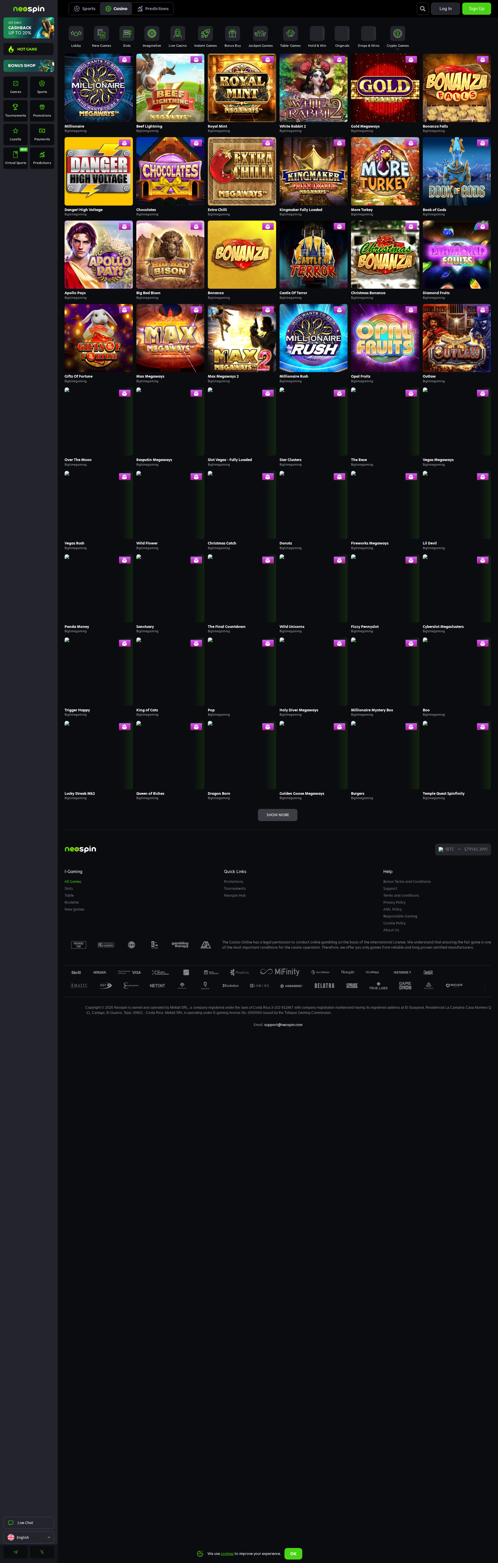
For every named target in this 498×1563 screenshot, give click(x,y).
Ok (293, 1554)
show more (278, 814)
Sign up (476, 9)
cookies (227, 1553)
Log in (445, 9)
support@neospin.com (283, 1024)
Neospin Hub (235, 895)
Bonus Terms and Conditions (407, 881)
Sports (88, 9)
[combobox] (28, 1537)
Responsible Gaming (400, 916)
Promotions (233, 881)
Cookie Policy (394, 923)
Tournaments (235, 888)
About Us (391, 930)
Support (390, 888)
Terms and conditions (401, 895)
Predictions (157, 9)
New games (74, 909)
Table (69, 895)
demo (313, 99)
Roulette (72, 902)
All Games (73, 881)
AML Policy (392, 909)
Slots (69, 888)
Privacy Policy (394, 902)
